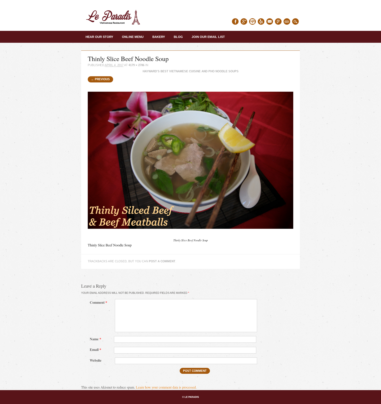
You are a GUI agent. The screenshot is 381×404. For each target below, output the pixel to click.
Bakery (158, 37)
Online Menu (133, 37)
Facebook (235, 21)
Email (269, 21)
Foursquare (278, 21)
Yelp (261, 21)
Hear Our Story (99, 37)
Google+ (244, 21)
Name (95, 338)
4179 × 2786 (136, 65)
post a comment (162, 261)
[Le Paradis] (114, 26)
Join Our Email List (208, 37)
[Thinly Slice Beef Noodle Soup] (190, 232)
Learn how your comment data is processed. (166, 387)
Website (95, 360)
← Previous (100, 79)
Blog (178, 37)
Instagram (252, 21)
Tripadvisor (287, 21)
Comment (98, 302)
